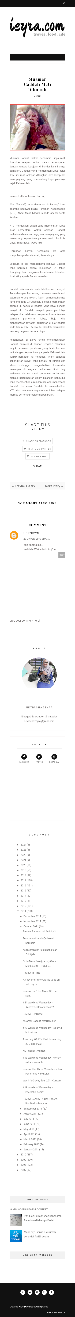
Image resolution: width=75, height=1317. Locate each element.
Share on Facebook (38, 441)
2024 (23, 844)
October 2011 (31, 926)
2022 (23, 855)
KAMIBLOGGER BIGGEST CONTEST (29, 1209)
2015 (23, 890)
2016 (23, 885)
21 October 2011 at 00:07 (37, 538)
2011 (23, 911)
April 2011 (29, 1134)
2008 (23, 1164)
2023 (23, 849)
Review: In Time (31, 972)
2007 (23, 1170)
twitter (39, 762)
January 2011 (31, 1149)
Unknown (31, 533)
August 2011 (31, 1113)
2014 (23, 895)
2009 (23, 1159)
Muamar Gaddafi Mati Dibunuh (39, 1021)
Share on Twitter (39, 449)
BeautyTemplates (38, 1306)
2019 (23, 870)
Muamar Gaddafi (19, 158)
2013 (23, 900)
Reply (62, 555)
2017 (23, 880)
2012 (23, 906)
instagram (54, 762)
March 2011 (30, 1139)
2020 (23, 865)
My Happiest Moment (34, 1050)
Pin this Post (39, 456)
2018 (23, 875)
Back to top (55, 1312)
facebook (24, 762)
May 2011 (29, 1129)
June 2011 (29, 1124)
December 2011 (32, 916)
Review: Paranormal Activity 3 (39, 931)
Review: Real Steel (33, 1014)
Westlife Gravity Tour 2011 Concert (42, 1080)
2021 (23, 860)
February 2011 (31, 1144)
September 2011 (33, 1108)
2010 (23, 1154)
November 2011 (32, 921)
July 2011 (29, 1118)
